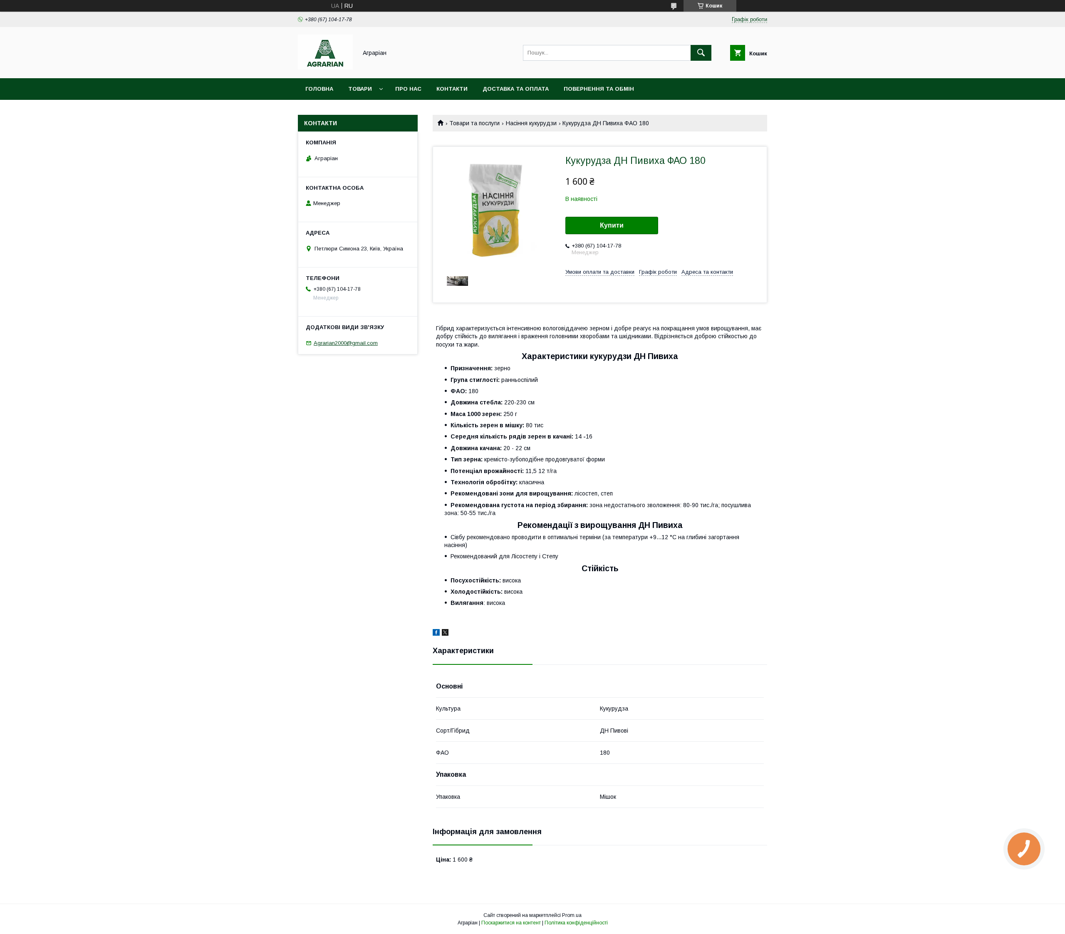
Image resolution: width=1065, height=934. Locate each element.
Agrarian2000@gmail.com (346, 343)
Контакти (452, 89)
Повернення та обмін (599, 89)
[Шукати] (701, 53)
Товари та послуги (474, 123)
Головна (319, 89)
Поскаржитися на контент (511, 923)
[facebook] (436, 633)
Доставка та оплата (516, 89)
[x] (445, 633)
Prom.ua (572, 915)
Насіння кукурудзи (531, 123)
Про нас (408, 89)
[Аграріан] (325, 67)
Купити (612, 225)
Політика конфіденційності (576, 923)
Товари (360, 89)
